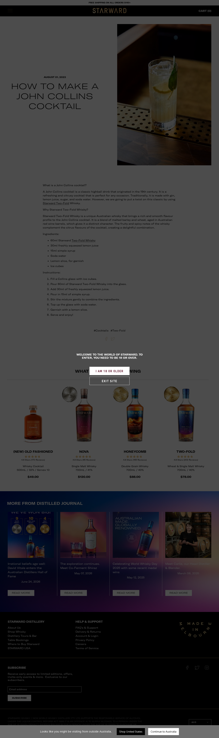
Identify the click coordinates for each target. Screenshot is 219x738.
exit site (109, 381)
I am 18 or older (109, 371)
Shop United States (130, 731)
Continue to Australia (163, 731)
